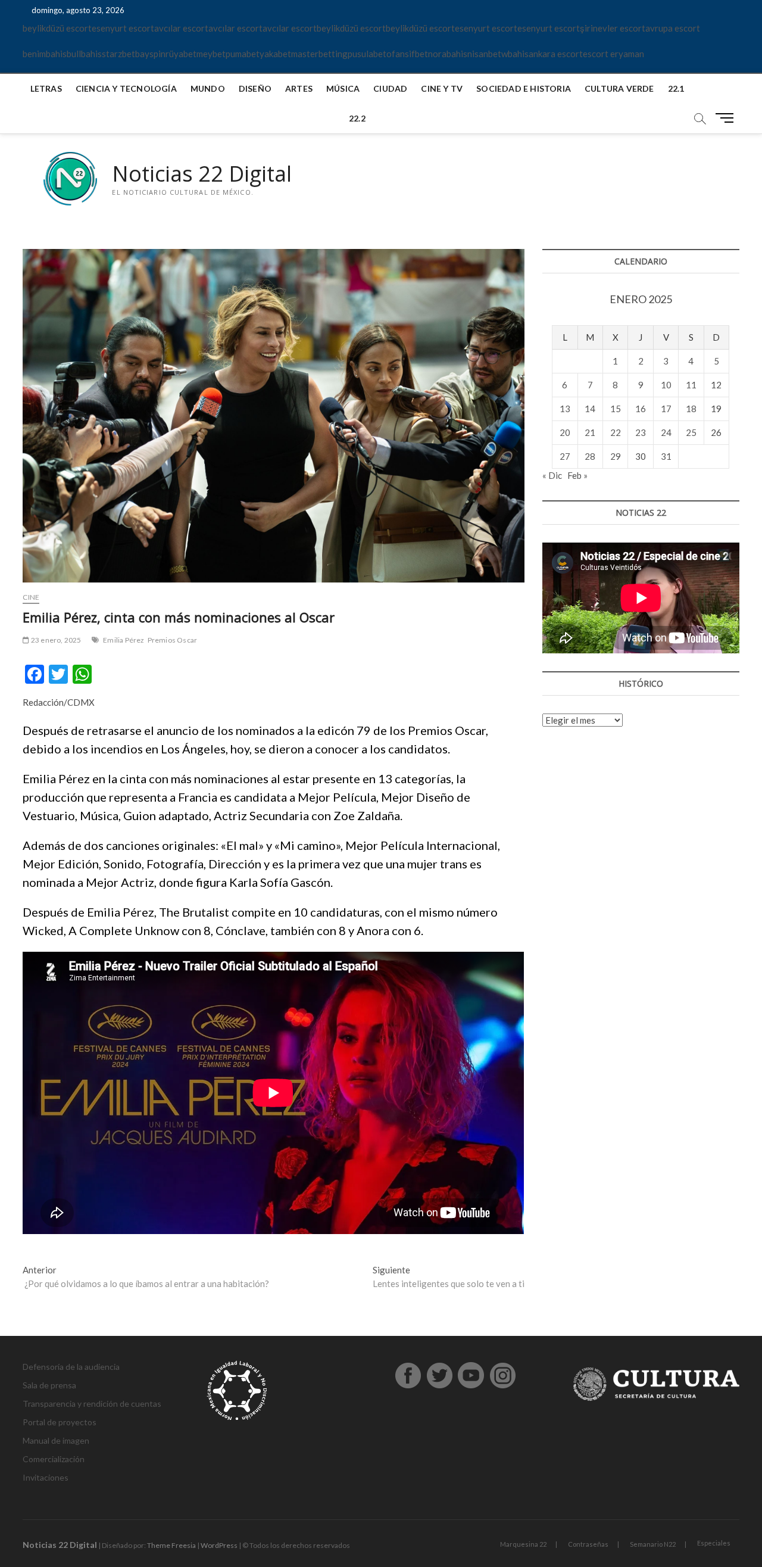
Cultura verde (619, 88)
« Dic (552, 475)
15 (615, 408)
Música (343, 88)
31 (666, 456)
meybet (211, 53)
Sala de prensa (49, 1385)
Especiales (713, 1543)
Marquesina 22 (523, 1544)
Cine (31, 597)
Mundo (207, 88)
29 (615, 456)
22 (615, 432)
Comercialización (54, 1459)
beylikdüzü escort (57, 28)
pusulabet (367, 53)
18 (691, 408)
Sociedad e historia (523, 88)
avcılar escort (181, 28)
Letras (46, 88)
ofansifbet (407, 53)
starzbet (118, 53)
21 (590, 432)
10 (666, 384)
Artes (299, 88)
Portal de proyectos (59, 1422)
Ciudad (390, 88)
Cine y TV (442, 88)
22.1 (676, 88)
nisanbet (484, 53)
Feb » (577, 475)
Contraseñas (588, 1544)
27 (565, 456)
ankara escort (556, 53)
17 (666, 408)
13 (565, 408)
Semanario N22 (653, 1544)
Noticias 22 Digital (202, 174)
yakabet (275, 53)
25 (691, 432)
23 (640, 432)
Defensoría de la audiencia (71, 1367)
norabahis (447, 53)
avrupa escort (672, 28)
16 (640, 408)
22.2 (357, 118)
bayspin (150, 53)
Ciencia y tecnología (126, 88)
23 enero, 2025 (55, 639)
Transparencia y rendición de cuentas (92, 1403)
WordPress (219, 1545)
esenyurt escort (123, 28)
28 (590, 456)
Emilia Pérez (123, 639)
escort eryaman (613, 53)
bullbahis (84, 53)
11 (691, 384)
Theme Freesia (171, 1545)
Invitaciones (45, 1477)
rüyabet (180, 53)
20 (565, 432)
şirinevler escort (612, 28)
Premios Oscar (173, 639)
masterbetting (319, 53)
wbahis (515, 53)
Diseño (255, 88)
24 (666, 432)
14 (590, 408)
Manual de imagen (56, 1440)
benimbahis (45, 53)
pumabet (243, 53)
